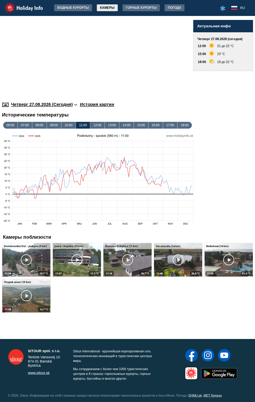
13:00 (112, 125)
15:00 (141, 125)
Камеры (107, 7)
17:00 (170, 125)
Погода (174, 7)
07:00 (25, 125)
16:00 (156, 125)
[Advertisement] (223, 82)
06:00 (10, 125)
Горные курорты (141, 7)
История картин (97, 104)
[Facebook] (191, 356)
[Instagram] (208, 356)
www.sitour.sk (39, 373)
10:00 (69, 125)
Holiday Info (20, 5)
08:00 (39, 125)
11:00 (83, 125)
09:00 (54, 125)
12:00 (97, 125)
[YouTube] (224, 356)
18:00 (185, 125)
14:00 (126, 125)
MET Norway (212, 395)
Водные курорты (73, 7)
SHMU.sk (195, 395)
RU (242, 8)
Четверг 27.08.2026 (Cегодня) (42, 104)
